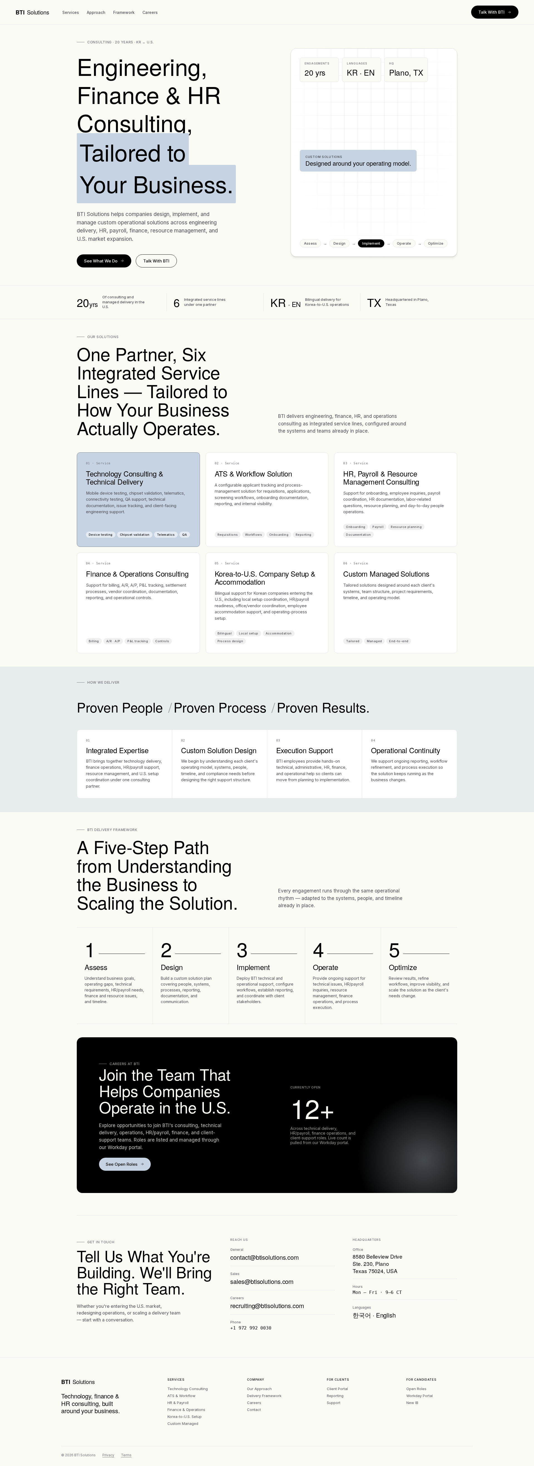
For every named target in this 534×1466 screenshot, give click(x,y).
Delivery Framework (264, 1395)
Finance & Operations (186, 1409)
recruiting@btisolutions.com (267, 1305)
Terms (126, 1455)
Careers (150, 12)
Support (333, 1402)
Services (70, 12)
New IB (412, 1402)
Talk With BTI (491, 12)
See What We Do (100, 261)
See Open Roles (121, 1164)
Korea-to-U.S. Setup (184, 1416)
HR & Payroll (178, 1402)
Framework (124, 12)
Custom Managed (182, 1423)
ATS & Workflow (181, 1395)
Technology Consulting (187, 1388)
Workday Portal (419, 1395)
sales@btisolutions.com (261, 1281)
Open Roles (416, 1388)
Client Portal (337, 1388)
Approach (96, 12)
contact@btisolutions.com (264, 1257)
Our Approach (259, 1388)
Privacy (108, 1455)
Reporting (335, 1395)
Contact (254, 1409)
